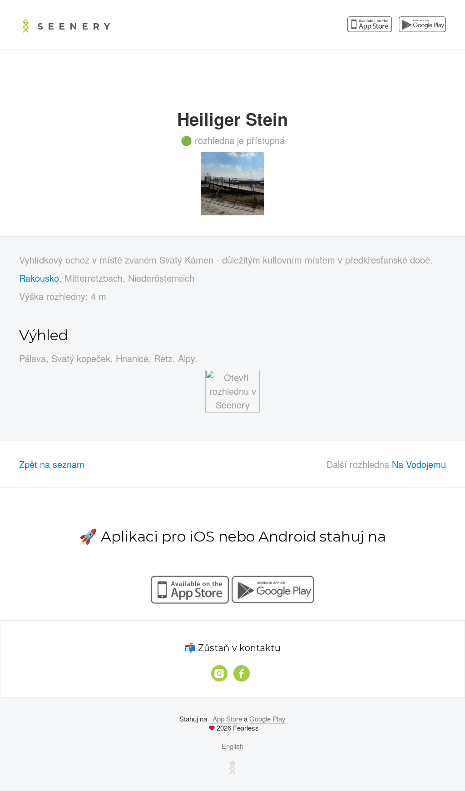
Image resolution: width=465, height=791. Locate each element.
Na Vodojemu (419, 464)
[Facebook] (241, 673)
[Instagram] (219, 673)
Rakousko (39, 277)
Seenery (75, 26)
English (232, 746)
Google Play (267, 718)
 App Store (225, 718)
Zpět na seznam (51, 464)
